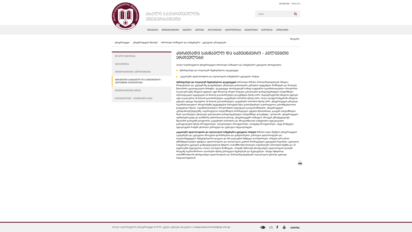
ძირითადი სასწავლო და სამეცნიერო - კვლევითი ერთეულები (193, 42)
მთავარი (152, 30)
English (295, 4)
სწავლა (187, 30)
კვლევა (199, 30)
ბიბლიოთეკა (233, 30)
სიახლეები (251, 30)
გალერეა (266, 30)
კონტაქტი (282, 30)
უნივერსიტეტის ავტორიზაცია (133, 72)
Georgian (284, 4)
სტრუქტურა (122, 64)
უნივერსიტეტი (170, 30)
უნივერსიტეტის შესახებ (145, 42)
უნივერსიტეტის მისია (128, 90)
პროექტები (214, 30)
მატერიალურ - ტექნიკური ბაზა (133, 98)
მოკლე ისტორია (125, 56)
